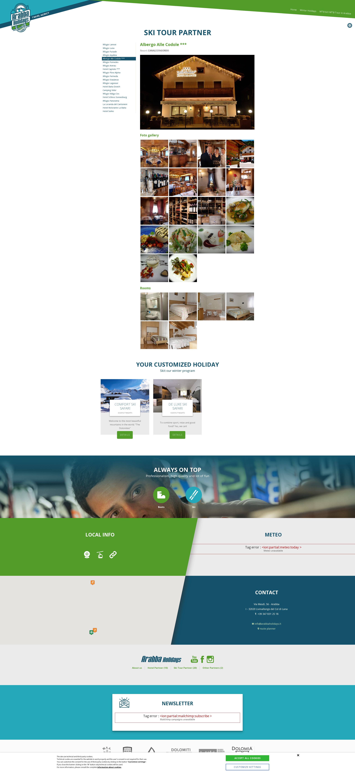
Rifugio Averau (109, 65)
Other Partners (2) (213, 667)
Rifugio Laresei (109, 44)
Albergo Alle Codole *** (114, 58)
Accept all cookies (247, 758)
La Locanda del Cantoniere (115, 104)
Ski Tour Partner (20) (185, 667)
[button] (91, 632)
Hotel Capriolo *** (111, 69)
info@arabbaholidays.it (267, 623)
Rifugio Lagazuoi (110, 83)
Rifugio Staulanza (111, 79)
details (125, 434)
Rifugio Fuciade (110, 51)
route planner (267, 628)
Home (293, 9)
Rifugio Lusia (108, 48)
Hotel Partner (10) (158, 667)
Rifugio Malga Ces (111, 93)
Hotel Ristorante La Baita (114, 107)
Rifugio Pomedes (110, 62)
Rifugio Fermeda (110, 76)
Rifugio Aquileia (110, 55)
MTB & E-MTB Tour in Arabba (335, 12)
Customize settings (247, 767)
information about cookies (109, 767)
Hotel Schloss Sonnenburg (115, 97)
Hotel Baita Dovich (111, 86)
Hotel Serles (108, 111)
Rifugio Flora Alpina (111, 72)
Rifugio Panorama (111, 100)
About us (137, 667)
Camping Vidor (109, 90)
